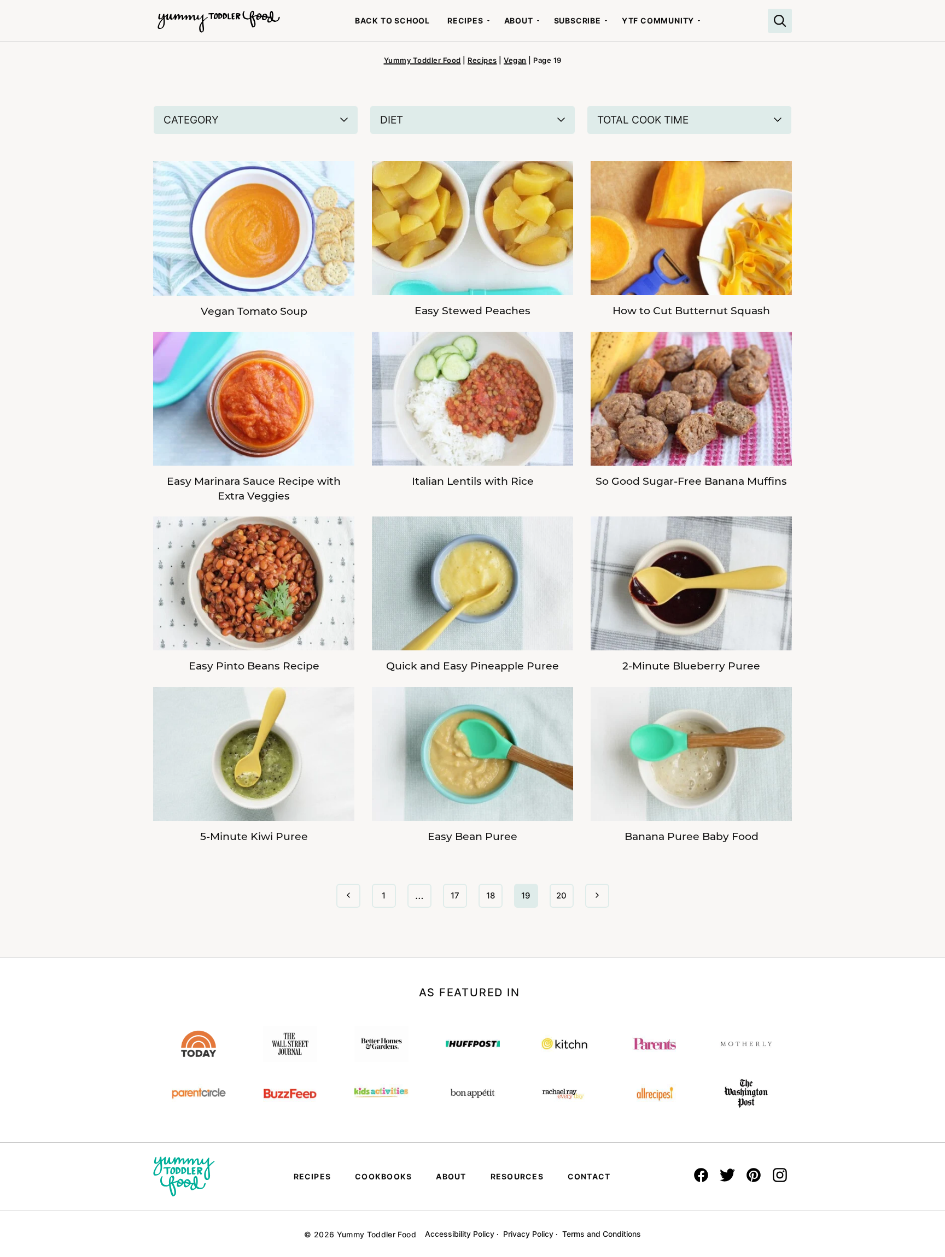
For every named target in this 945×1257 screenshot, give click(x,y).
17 (458, 899)
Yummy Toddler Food (422, 60)
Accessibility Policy (459, 1233)
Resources (517, 1176)
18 (494, 899)
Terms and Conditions (601, 1233)
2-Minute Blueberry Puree (691, 666)
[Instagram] (780, 1175)
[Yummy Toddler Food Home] (218, 16)
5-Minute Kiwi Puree (254, 836)
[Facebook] (701, 1175)
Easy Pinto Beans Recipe (254, 666)
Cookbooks (383, 1176)
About (518, 20)
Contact (589, 1176)
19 (529, 899)
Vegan (515, 60)
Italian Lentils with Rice (473, 481)
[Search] (780, 21)
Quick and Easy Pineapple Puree (472, 666)
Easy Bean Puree (472, 836)
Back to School (392, 20)
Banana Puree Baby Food (692, 836)
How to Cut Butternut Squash (691, 310)
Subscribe (577, 20)
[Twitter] (727, 1175)
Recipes (465, 20)
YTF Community (658, 20)
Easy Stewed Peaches (472, 310)
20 (565, 899)
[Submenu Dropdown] (488, 20)
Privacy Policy (528, 1233)
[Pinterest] (754, 1175)
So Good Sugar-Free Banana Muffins (691, 481)
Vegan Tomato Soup (254, 311)
